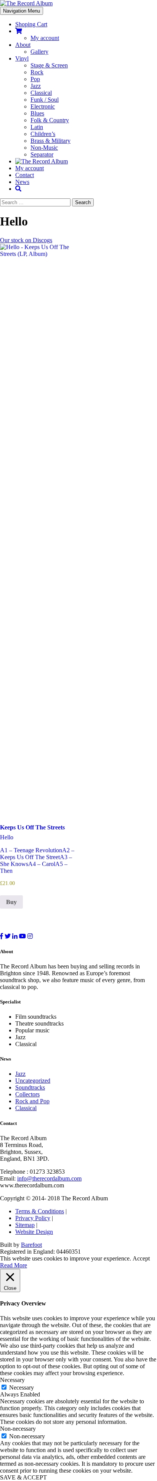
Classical (41, 92)
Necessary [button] (12, 1380)
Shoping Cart (31, 24)
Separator (41, 154)
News (22, 182)
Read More (13, 1265)
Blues (37, 113)
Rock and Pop (32, 1101)
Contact (24, 175)
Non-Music (44, 147)
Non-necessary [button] (18, 1428)
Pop (35, 79)
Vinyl (22, 58)
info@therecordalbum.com (49, 1178)
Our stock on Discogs (26, 240)
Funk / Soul (44, 99)
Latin (36, 127)
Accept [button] (141, 1258)
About (22, 45)
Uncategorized (32, 1080)
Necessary (21, 1387)
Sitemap (25, 1225)
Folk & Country (49, 120)
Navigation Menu (21, 11)
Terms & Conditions (39, 1211)
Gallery (39, 51)
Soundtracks (30, 1087)
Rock (36, 72)
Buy (11, 902)
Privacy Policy (32, 1218)
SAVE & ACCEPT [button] (23, 1477)
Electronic (42, 106)
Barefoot (31, 1244)
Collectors (27, 1094)
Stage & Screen (49, 65)
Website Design (34, 1232)
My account (44, 38)
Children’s (42, 134)
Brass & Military (50, 140)
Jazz (35, 86)
